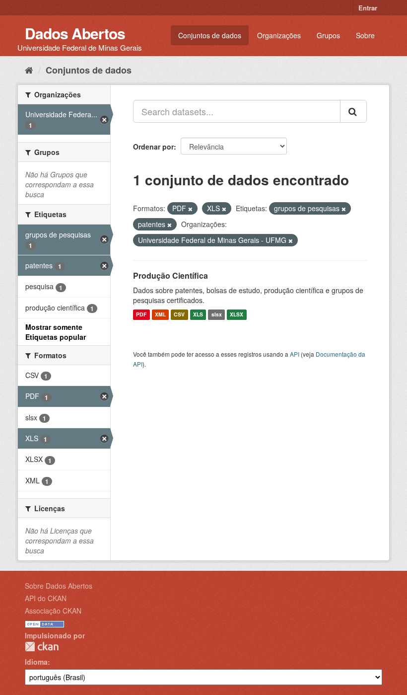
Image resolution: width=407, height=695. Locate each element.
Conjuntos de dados (209, 35)
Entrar (367, 7)
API (294, 354)
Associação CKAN (53, 611)
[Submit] (353, 111)
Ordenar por (153, 147)
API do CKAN (46, 598)
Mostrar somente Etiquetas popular (55, 332)
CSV (179, 314)
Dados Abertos (75, 33)
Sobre (365, 35)
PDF (141, 314)
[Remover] (190, 209)
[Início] (29, 69)
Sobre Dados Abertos (58, 586)
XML (160, 314)
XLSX (236, 314)
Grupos (328, 35)
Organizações (279, 35)
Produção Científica (170, 275)
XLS (198, 314)
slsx (216, 314)
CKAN (42, 646)
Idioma (36, 662)
